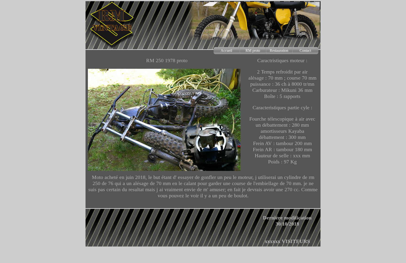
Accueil (226, 51)
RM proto (253, 51)
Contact (305, 51)
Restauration (279, 51)
